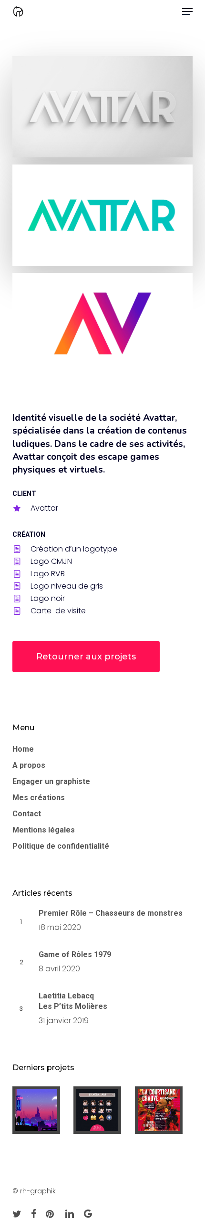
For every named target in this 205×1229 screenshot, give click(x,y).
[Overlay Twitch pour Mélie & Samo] (41, 1110)
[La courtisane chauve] (164, 1110)
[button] (187, 11)
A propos (28, 765)
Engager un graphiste (51, 781)
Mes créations (38, 797)
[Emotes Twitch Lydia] (102, 1110)
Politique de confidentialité (60, 846)
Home (23, 749)
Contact (26, 813)
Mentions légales (43, 829)
